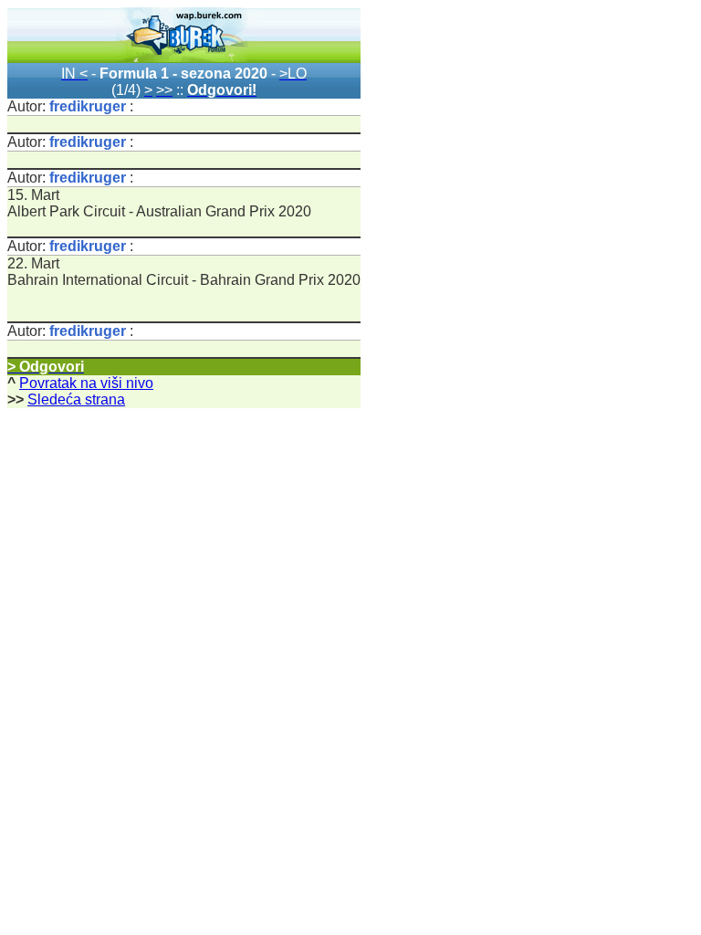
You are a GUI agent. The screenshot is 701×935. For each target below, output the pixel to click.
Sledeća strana (76, 399)
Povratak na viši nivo (86, 383)
